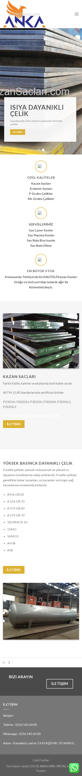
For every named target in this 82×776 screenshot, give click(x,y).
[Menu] (76, 14)
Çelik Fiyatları (41, 760)
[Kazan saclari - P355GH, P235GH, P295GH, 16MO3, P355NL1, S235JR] (35, 14)
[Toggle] (4, 663)
